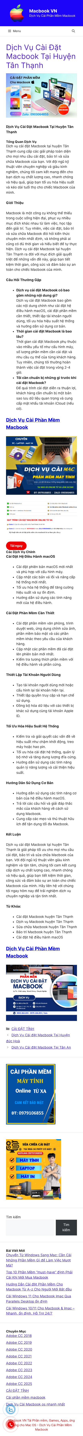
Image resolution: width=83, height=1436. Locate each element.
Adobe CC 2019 (19, 1343)
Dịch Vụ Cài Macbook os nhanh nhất (35, 1404)
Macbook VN (43, 11)
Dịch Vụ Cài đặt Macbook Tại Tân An (41, 1047)
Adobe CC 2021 (19, 1356)
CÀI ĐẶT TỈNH (22, 1029)
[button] (73, 31)
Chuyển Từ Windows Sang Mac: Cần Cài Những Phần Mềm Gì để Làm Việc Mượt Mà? (38, 1260)
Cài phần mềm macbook (25, 1397)
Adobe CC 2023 (19, 1370)
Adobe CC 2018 (19, 1336)
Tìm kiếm (13, 1217)
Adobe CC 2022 (19, 1363)
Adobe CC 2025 (19, 1384)
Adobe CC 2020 (19, 1349)
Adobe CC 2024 (19, 1377)
